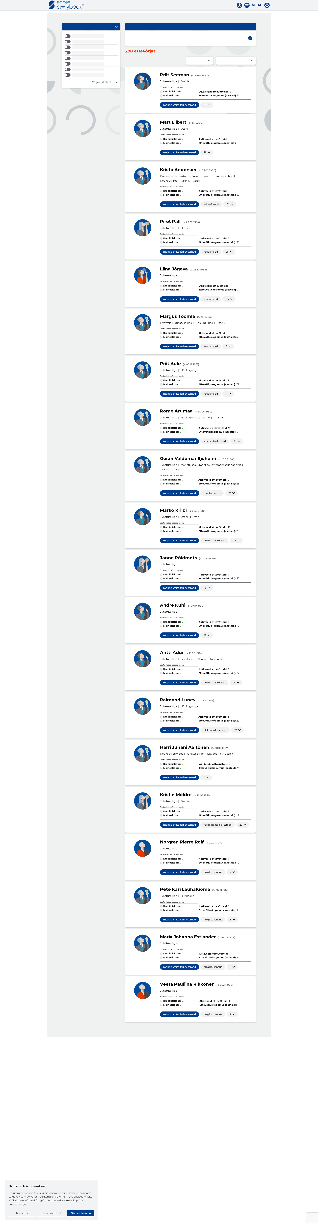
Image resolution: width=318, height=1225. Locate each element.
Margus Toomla (177, 316)
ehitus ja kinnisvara (214, 540)
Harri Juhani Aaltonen (184, 747)
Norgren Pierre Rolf (182, 842)
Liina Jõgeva (174, 269)
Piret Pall (170, 221)
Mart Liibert (173, 122)
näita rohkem (205, 104)
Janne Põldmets (178, 557)
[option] (91, 36)
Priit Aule (170, 363)
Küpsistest (22, 1213)
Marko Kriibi (173, 510)
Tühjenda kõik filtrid (103, 82)
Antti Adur (172, 652)
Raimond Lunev (178, 699)
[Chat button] (239, 5)
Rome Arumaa (176, 411)
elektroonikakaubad (215, 730)
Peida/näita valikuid (116, 26)
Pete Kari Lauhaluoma (185, 889)
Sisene (257, 5)
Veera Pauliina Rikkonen (187, 984)
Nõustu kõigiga (81, 1213)
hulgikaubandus (213, 872)
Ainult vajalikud (52, 1213)
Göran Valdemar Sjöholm (188, 458)
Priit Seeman (174, 74)
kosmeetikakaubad (215, 441)
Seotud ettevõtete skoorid (172, 87)
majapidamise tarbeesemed (179, 104)
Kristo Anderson (178, 169)
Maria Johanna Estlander (188, 936)
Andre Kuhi (172, 605)
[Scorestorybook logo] (66, 5)
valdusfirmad (211, 204)
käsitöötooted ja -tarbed (218, 824)
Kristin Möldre (176, 794)
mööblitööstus (212, 493)
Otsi (250, 38)
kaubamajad (211, 251)
